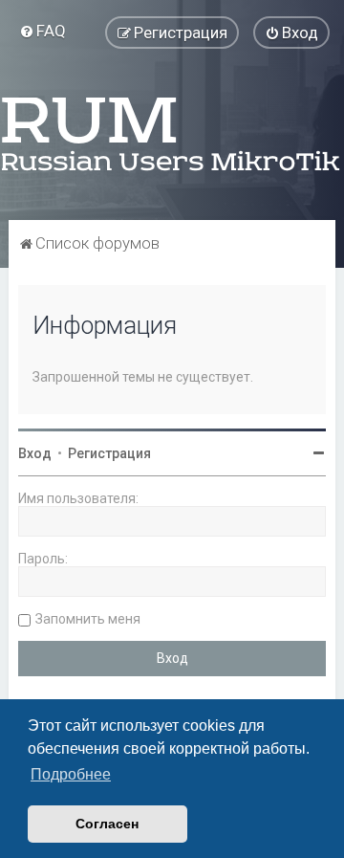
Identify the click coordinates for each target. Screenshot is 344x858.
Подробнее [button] (71, 774)
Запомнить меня (87, 619)
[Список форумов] (172, 134)
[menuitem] (42, 30)
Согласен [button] (107, 823)
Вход (35, 453)
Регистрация (109, 453)
